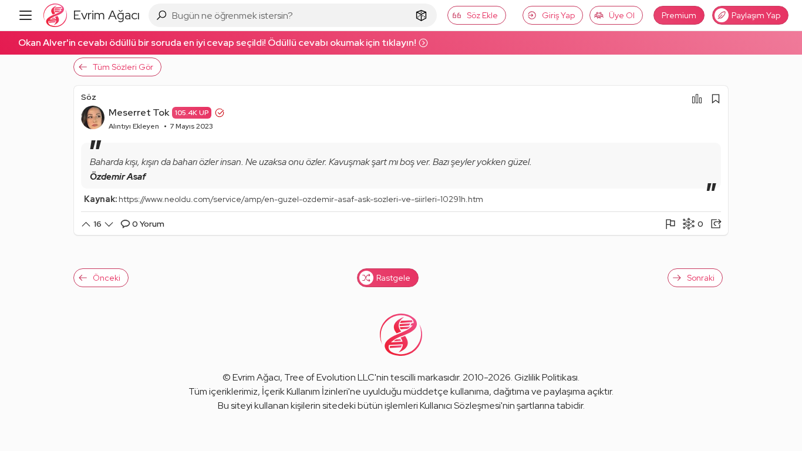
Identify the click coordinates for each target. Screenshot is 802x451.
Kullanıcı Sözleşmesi (460, 405)
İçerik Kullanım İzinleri (305, 391)
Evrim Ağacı (256, 377)
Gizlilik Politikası (546, 377)
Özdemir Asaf (118, 177)
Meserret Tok (139, 112)
